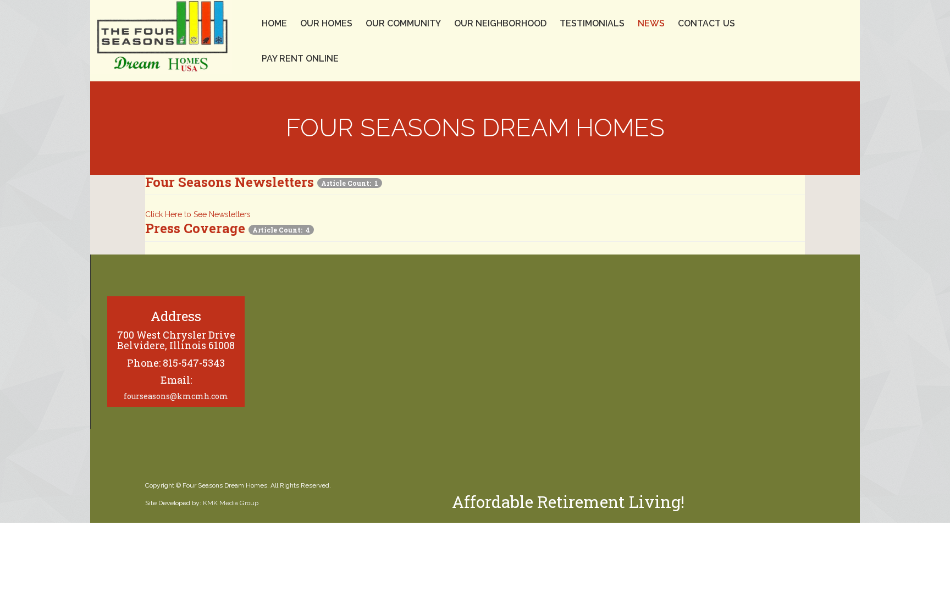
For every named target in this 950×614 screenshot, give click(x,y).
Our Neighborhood (500, 23)
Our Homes (326, 23)
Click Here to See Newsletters (198, 214)
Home (274, 23)
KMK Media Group (230, 503)
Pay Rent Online (300, 58)
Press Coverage (195, 228)
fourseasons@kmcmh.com (176, 396)
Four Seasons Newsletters (229, 182)
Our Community (403, 23)
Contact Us (706, 23)
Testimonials (592, 23)
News (651, 23)
